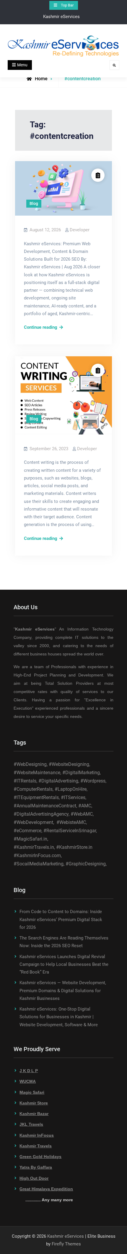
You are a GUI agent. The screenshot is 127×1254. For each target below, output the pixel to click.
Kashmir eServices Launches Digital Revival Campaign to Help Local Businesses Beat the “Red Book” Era (63, 964)
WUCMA (27, 1081)
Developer (79, 229)
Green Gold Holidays (40, 1156)
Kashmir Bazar (33, 1113)
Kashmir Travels (35, 1146)
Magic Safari (31, 1092)
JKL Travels (31, 1124)
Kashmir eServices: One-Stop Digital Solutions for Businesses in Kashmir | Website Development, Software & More (58, 1016)
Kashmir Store (33, 1103)
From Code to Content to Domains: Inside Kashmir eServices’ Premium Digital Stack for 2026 (60, 919)
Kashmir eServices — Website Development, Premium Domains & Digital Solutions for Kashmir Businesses (62, 990)
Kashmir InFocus (36, 1135)
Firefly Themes (66, 1244)
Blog (34, 203)
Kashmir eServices (65, 1236)
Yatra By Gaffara (35, 1167)
